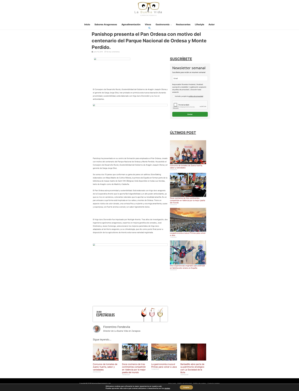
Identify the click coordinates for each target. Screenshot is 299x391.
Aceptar (186, 387)
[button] (149, 28)
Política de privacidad (185, 383)
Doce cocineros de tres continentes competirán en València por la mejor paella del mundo (187, 200)
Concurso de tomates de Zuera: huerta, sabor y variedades (105, 367)
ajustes (167, 388)
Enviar (190, 114)
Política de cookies (199, 383)
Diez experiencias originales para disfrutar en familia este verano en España (187, 267)
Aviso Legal (172, 383)
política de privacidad (196, 96)
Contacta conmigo (214, 383)
